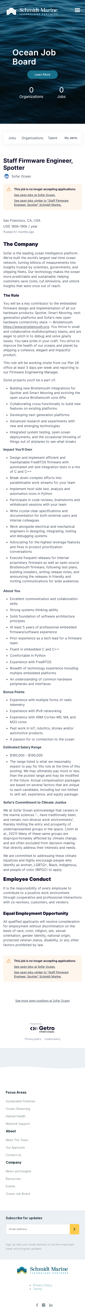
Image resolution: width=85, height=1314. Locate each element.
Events (10, 1186)
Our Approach (15, 1147)
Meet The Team (17, 1140)
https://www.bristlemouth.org (26, 327)
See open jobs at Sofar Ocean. (34, 195)
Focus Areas (16, 1092)
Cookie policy (52, 1038)
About (11, 1131)
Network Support (18, 1123)
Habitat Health (15, 1116)
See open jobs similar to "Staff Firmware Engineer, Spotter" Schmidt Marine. (41, 202)
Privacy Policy (42, 1285)
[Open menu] (77, 10)
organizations (32, 138)
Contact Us (13, 1155)
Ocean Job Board (18, 1193)
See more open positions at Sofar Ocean (42, 1000)
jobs (12, 138)
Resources (13, 1178)
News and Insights (18, 1171)
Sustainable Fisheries (20, 1101)
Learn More (42, 74)
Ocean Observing (18, 1108)
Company (13, 1162)
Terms (37, 1289)
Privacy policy (33, 1038)
